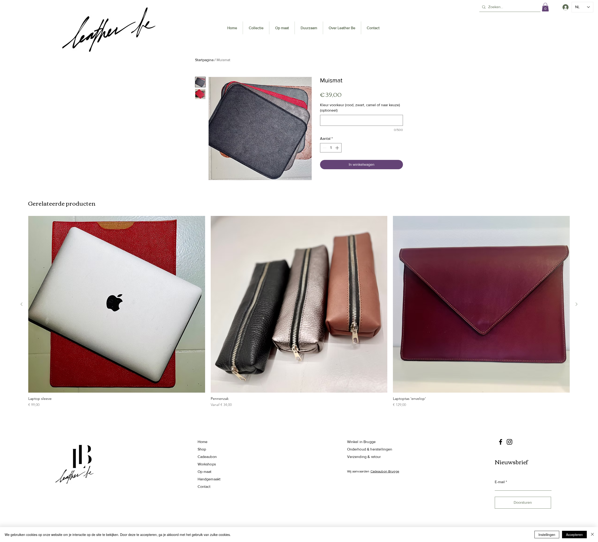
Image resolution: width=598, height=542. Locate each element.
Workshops (207, 464)
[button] (545, 7)
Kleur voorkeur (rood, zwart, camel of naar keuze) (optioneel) (360, 107)
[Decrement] (324, 147)
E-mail (500, 482)
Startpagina (204, 60)
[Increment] (337, 147)
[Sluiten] (592, 534)
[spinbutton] (330, 147)
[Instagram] (509, 442)
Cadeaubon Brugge (384, 471)
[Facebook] (500, 442)
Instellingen (546, 534)
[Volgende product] (576, 304)
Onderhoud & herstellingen (369, 449)
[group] (299, 312)
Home (203, 442)
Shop (202, 449)
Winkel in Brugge (361, 442)
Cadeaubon (207, 457)
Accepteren (574, 534)
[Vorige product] (21, 304)
